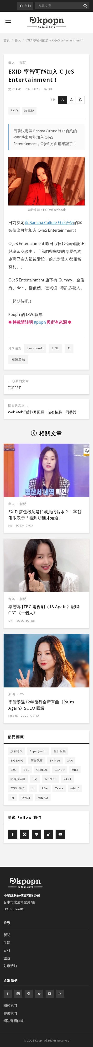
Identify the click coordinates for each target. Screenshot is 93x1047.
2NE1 (75, 769)
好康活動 (10, 966)
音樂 (11, 599)
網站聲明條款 (14, 1021)
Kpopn (40, 322)
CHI (11, 620)
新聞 (23, 62)
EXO (13, 769)
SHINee (55, 760)
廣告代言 (37, 760)
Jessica (13, 715)
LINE (55, 348)
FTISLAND (17, 788)
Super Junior (38, 751)
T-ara (59, 788)
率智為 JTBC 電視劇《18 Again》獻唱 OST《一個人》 (43, 610)
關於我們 (10, 1005)
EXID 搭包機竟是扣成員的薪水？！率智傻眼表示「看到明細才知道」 (44, 515)
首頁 (7, 40)
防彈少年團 (18, 779)
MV (22, 694)
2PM (70, 760)
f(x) (35, 779)
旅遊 (7, 958)
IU (33, 788)
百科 (7, 950)
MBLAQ (43, 797)
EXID (14, 111)
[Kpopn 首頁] (46, 22)
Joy (10, 525)
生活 (7, 943)
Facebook (35, 348)
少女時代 (16, 751)
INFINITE (51, 779)
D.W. (18, 89)
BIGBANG (17, 760)
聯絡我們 (10, 1013)
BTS (26, 769)
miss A (74, 788)
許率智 (29, 111)
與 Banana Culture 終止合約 (49, 222)
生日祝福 (60, 751)
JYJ (12, 797)
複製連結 (18, 359)
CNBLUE (42, 769)
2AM (45, 788)
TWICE (26, 797)
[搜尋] (85, 5)
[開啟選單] (8, 22)
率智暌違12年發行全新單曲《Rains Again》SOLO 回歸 (41, 705)
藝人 (18, 40)
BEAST (59, 769)
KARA (68, 779)
